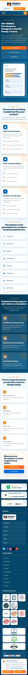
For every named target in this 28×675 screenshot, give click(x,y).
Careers (5, 530)
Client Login (20, 8)
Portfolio (6, 575)
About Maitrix (7, 523)
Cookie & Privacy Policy (16, 668)
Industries (6, 565)
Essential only (8, 671)
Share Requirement (14, 47)
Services (6, 558)
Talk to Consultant (15, 52)
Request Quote (14, 467)
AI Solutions (7, 561)
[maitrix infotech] (14, 4)
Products (6, 568)
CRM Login (7, 8)
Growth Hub (7, 582)
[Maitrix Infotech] (14, 517)
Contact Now (15, 471)
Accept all (20, 671)
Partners (5, 534)
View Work (14, 56)
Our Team (6, 526)
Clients (5, 538)
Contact (5, 542)
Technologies (7, 572)
